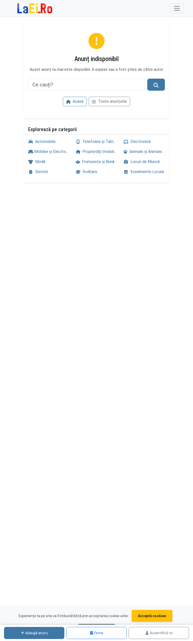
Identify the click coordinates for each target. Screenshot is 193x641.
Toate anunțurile (112, 101)
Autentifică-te (161, 633)
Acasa (77, 101)
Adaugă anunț (36, 633)
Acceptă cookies (152, 616)
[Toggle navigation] (177, 8)
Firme (98, 633)
